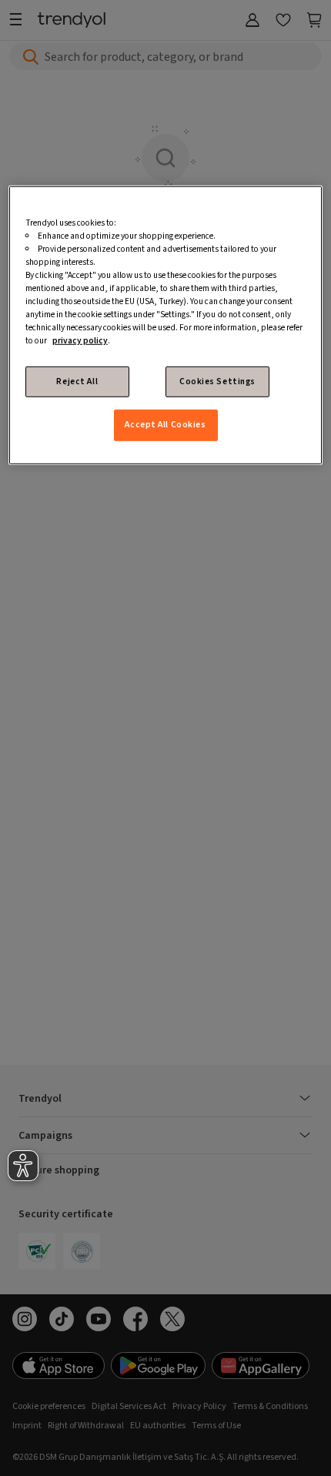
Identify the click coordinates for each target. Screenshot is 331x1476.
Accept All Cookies (165, 424)
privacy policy (80, 340)
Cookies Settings (217, 381)
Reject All (77, 381)
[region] (165, 324)
